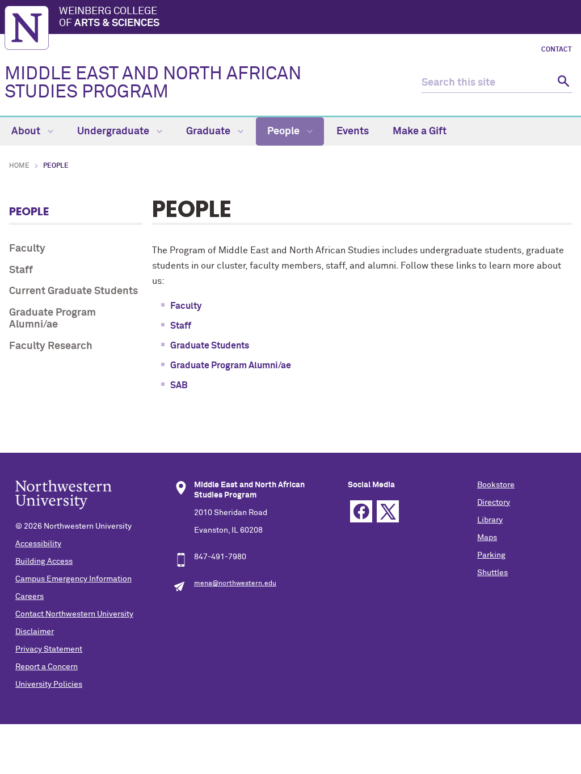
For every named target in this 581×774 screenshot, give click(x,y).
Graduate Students (209, 345)
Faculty (27, 249)
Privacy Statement (48, 649)
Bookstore (496, 485)
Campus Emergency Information (73, 579)
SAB (179, 385)
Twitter (388, 511)
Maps (487, 538)
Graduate (209, 131)
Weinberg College (109, 17)
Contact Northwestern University (74, 614)
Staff (21, 270)
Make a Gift (420, 131)
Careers (29, 597)
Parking (491, 555)
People (284, 131)
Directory (493, 503)
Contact (556, 49)
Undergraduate (114, 131)
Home (19, 166)
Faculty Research (50, 346)
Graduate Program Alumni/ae (52, 319)
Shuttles (492, 573)
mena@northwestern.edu (235, 583)
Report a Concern (46, 667)
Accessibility (38, 544)
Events (352, 131)
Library (490, 520)
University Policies (48, 684)
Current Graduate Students (73, 291)
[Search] (562, 83)
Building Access (44, 561)
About (27, 131)
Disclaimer (34, 632)
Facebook (361, 511)
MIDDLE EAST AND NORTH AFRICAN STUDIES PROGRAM (153, 83)
